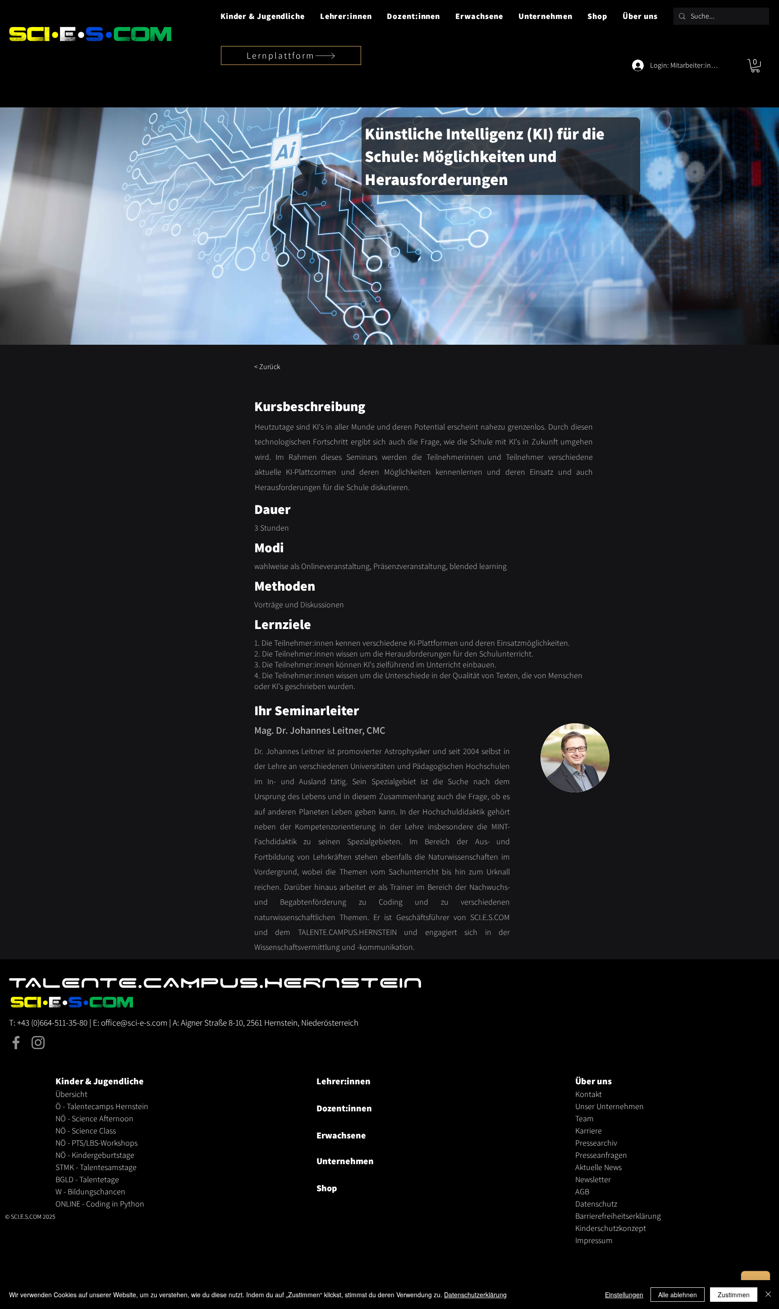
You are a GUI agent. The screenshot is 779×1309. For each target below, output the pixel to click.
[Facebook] (16, 1042)
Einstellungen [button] (624, 1294)
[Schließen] (768, 1294)
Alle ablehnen (677, 1294)
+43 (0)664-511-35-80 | (55, 1022)
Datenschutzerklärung (475, 1294)
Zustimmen (734, 1294)
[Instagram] (38, 1042)
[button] (263, 16)
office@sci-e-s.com (134, 1022)
